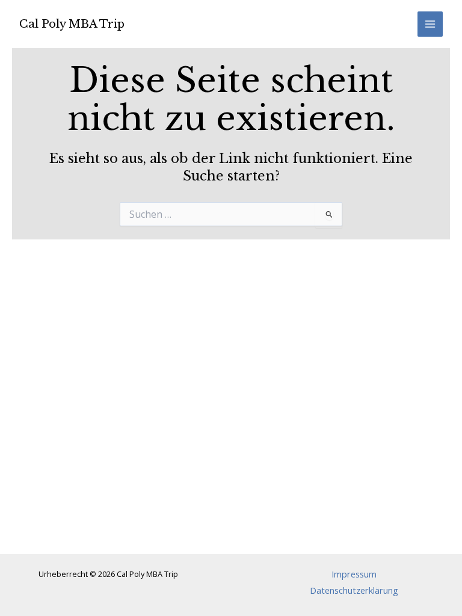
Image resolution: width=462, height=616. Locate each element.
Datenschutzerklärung (354, 590)
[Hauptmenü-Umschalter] (430, 24)
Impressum (354, 574)
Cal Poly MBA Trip (72, 24)
